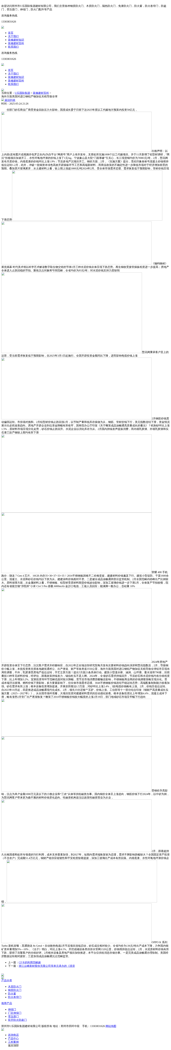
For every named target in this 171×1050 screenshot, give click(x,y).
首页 (10, 32)
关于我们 (13, 36)
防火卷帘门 (14, 997)
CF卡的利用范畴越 (30, 962)
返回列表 (9, 100)
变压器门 (13, 1016)
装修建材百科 (16, 43)
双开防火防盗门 (17, 1019)
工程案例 (13, 1041)
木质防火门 (14, 986)
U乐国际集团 (22, 93)
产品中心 (13, 1038)
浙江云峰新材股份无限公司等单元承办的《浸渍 (47, 965)
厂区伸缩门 (14, 1012)
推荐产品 (6, 1003)
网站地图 (111, 1026)
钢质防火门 (14, 990)
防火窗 (12, 993)
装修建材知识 (16, 39)
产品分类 (6, 980)
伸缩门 (12, 1009)
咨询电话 (13, 1034)
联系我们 (13, 46)
